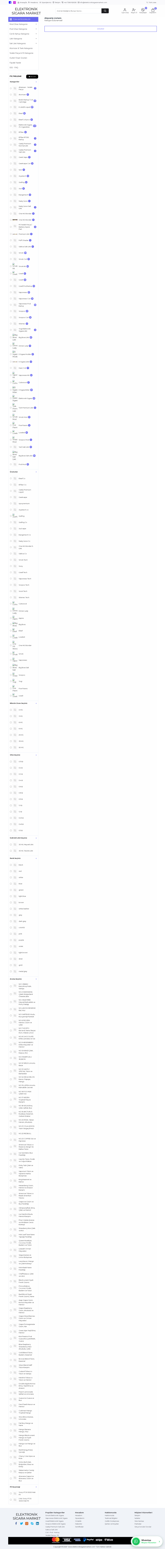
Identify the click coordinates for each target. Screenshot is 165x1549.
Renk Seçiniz (15, 858)
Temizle (33, 76)
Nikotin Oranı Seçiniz (18, 703)
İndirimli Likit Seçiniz (18, 838)
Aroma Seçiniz (16, 979)
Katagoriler (14, 82)
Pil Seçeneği (15, 1487)
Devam (100, 29)
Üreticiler (14, 472)
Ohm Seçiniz (15, 755)
